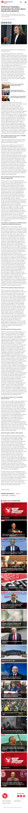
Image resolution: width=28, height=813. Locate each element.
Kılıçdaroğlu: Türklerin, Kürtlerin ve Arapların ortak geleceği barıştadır (12, 678)
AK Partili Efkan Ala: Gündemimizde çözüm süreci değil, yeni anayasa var (18, 97)
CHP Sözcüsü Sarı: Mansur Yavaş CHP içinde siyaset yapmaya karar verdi (12, 553)
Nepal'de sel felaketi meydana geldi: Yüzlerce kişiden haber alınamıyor (11, 624)
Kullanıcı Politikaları (6, 803)
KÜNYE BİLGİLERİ (6, 801)
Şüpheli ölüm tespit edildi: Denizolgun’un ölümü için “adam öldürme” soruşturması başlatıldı (13, 749)
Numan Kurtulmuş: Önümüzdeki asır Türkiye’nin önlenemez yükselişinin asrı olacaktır (13, 784)
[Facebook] (18, 796)
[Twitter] (21, 796)
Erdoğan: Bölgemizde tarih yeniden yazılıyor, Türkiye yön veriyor (11, 695)
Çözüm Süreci (12, 495)
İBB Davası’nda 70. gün (8, 660)
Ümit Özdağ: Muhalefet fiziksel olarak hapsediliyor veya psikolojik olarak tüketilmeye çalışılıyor (12, 606)
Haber (3, 538)
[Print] (11, 23)
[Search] (21, 2)
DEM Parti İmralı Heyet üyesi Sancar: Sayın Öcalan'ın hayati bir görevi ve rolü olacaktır (13, 570)
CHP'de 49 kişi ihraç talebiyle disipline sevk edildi (12, 588)
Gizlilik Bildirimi (17, 801)
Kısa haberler (6, 518)
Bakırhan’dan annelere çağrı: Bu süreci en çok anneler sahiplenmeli (13, 535)
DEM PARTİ (18, 493)
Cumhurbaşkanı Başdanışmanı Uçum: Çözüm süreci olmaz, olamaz (17, 91)
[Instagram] (24, 796)
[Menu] (25, 2)
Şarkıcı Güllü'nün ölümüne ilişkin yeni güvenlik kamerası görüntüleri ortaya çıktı (13, 731)
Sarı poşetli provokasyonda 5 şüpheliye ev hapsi (13, 713)
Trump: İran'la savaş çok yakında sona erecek (12, 642)
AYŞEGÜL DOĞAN (5, 495)
